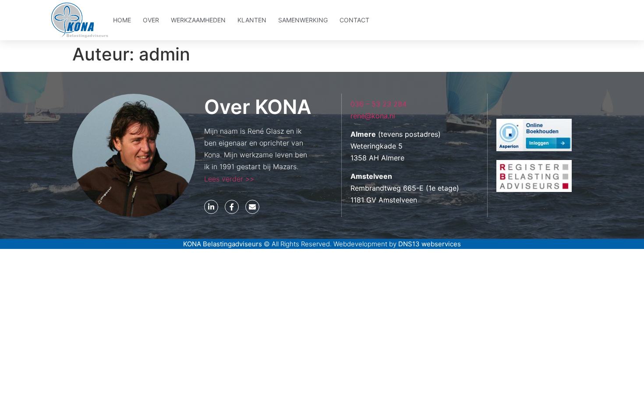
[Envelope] (252, 207)
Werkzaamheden (198, 20)
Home (122, 20)
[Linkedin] (211, 207)
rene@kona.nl (372, 115)
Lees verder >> (229, 178)
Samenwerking (303, 20)
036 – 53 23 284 (378, 103)
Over (151, 20)
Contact (354, 20)
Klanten (251, 20)
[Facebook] (232, 207)
